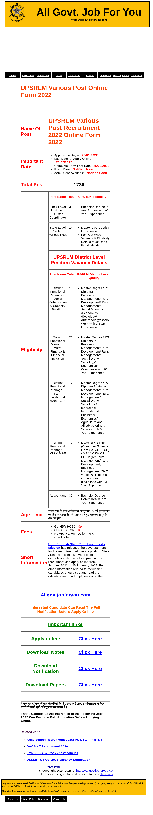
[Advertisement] (77, 49)
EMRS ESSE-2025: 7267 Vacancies (52, 753)
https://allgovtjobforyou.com (95, 770)
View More (53, 766)
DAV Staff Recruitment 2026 (47, 746)
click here (106, 774)
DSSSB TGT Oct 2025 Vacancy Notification (58, 759)
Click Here (90, 638)
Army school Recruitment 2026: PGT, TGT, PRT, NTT (65, 739)
